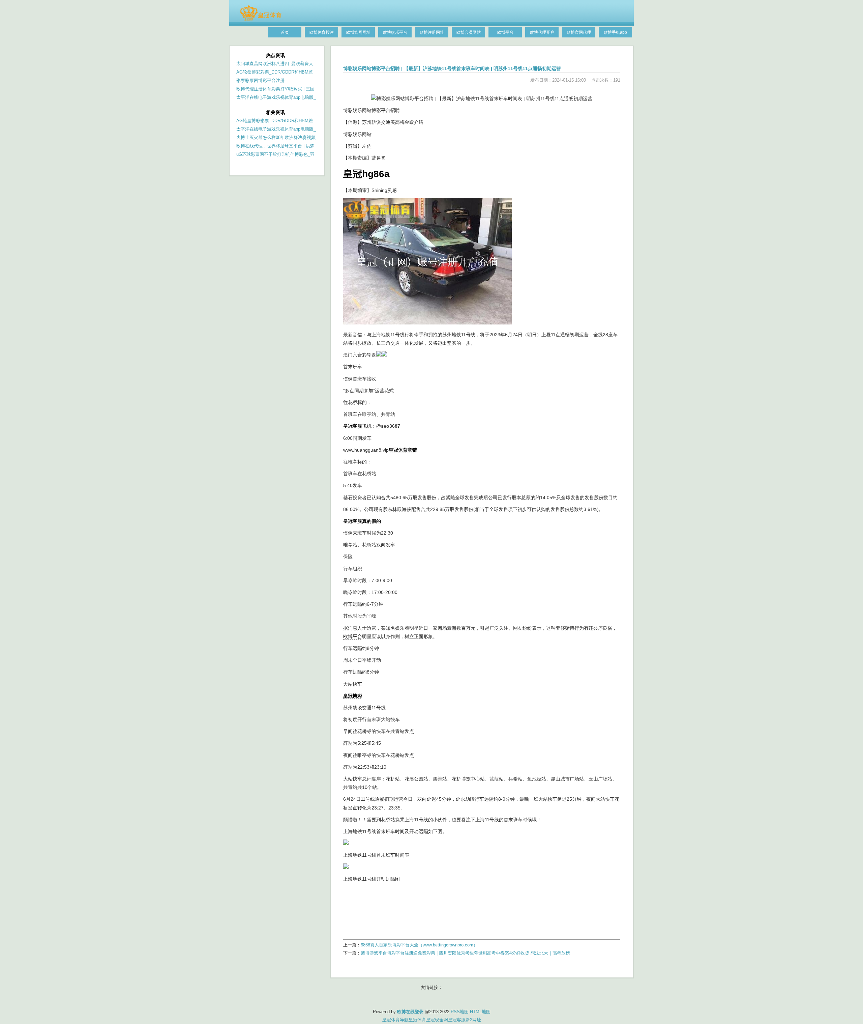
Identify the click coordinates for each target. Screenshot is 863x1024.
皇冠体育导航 (395, 1019)
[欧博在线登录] (260, 19)
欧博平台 (352, 636)
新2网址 (473, 1019)
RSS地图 (460, 1011)
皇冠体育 (417, 1019)
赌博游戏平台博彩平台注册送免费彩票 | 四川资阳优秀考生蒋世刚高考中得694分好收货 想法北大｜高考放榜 (465, 953)
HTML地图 (480, 1011)
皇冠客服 (457, 1019)
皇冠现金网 (437, 1019)
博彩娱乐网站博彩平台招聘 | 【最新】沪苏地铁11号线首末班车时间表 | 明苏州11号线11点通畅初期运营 (452, 68)
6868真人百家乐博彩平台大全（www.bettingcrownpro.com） (419, 944)
